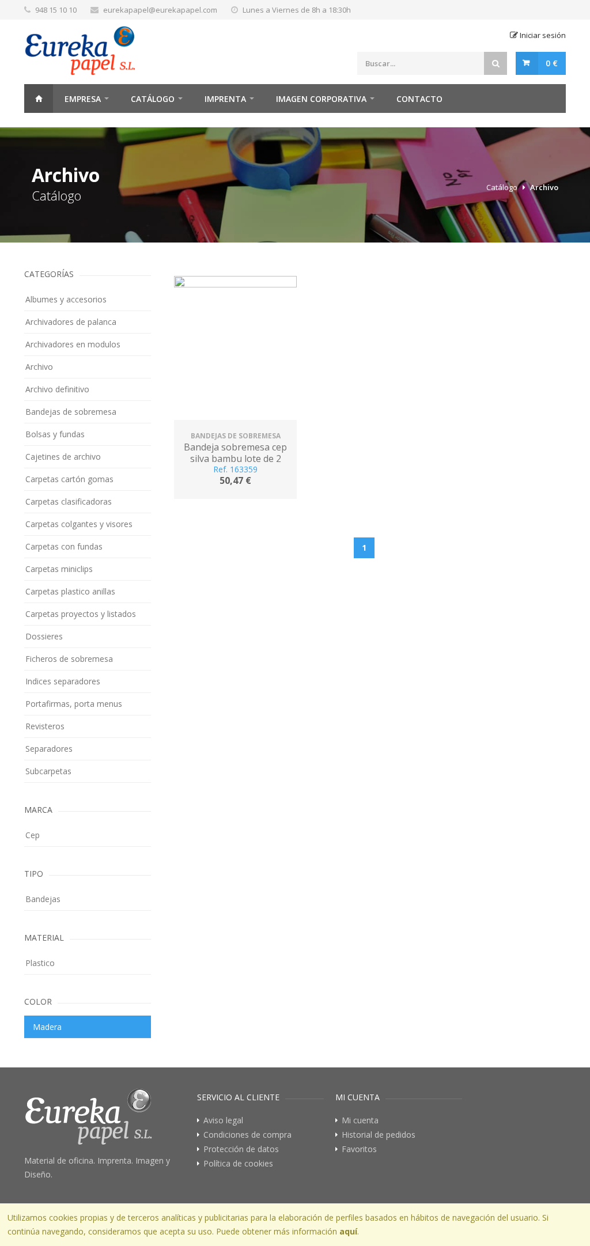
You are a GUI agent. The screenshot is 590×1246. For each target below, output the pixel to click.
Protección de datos (241, 1149)
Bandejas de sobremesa (70, 411)
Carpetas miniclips (59, 568)
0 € (552, 63)
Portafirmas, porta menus (73, 703)
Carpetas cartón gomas (69, 479)
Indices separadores (62, 681)
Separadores (49, 748)
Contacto (419, 98)
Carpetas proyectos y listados (80, 613)
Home (38, 98)
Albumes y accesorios (66, 299)
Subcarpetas (48, 771)
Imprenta (225, 98)
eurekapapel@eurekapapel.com (160, 10)
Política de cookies (238, 1163)
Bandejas (42, 898)
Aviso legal (223, 1120)
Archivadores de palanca (70, 321)
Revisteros (45, 726)
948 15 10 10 (56, 10)
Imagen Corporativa (321, 98)
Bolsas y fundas (55, 434)
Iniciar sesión (542, 35)
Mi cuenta (360, 1120)
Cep (32, 835)
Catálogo (153, 98)
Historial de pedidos (378, 1135)
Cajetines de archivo (63, 456)
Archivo (544, 187)
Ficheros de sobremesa (69, 658)
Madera (47, 1026)
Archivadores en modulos (72, 344)
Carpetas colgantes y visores (79, 523)
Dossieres (44, 636)
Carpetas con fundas (64, 546)
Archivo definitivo (57, 389)
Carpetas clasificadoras (68, 501)
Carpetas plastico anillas (70, 591)
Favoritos (359, 1149)
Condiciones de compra (247, 1135)
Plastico (40, 962)
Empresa (83, 98)
